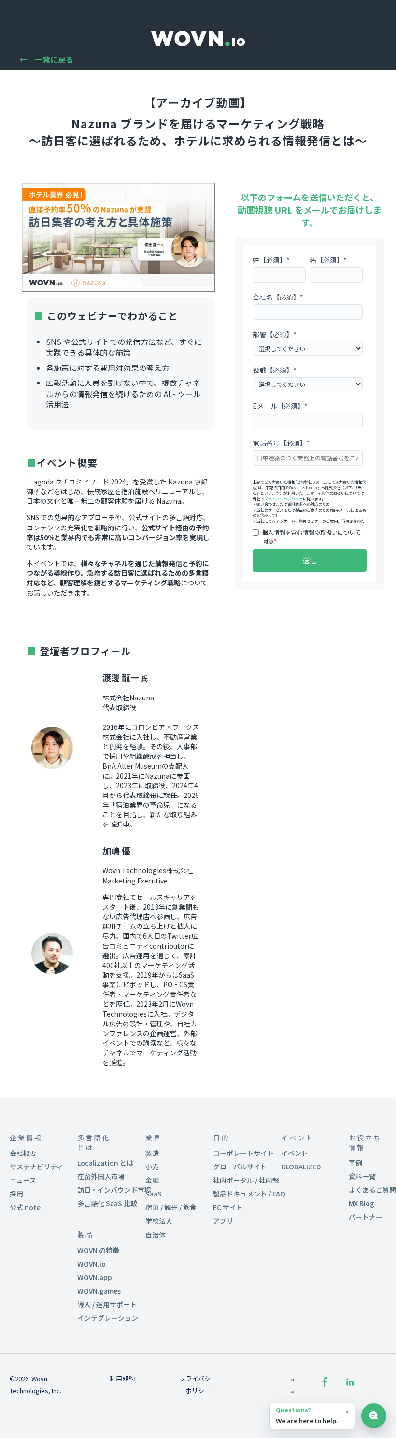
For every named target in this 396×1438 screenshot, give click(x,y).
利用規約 (122, 1378)
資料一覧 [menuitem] (362, 1176)
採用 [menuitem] (16, 1193)
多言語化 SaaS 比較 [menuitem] (107, 1203)
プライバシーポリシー (283, 498)
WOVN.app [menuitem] (94, 1277)
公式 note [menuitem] (25, 1207)
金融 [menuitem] (152, 1180)
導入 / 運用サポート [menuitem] (107, 1304)
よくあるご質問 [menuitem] (372, 1190)
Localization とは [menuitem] (105, 1162)
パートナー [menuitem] (365, 1217)
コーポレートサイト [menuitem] (243, 1153)
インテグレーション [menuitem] (107, 1318)
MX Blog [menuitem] (361, 1203)
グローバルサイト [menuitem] (240, 1166)
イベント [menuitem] (294, 1153)
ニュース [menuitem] (23, 1180)
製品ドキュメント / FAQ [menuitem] (249, 1193)
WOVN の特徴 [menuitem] (98, 1250)
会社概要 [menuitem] (23, 1153)
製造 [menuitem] (152, 1153)
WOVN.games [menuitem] (99, 1291)
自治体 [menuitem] (155, 1234)
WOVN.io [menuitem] (91, 1263)
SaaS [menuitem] (153, 1193)
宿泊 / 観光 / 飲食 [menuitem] (171, 1207)
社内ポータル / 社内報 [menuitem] (246, 1180)
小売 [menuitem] (152, 1166)
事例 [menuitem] (355, 1162)
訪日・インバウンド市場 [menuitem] (114, 1190)
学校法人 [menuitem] (158, 1220)
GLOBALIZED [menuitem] (301, 1166)
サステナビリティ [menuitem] (36, 1166)
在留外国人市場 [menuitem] (101, 1176)
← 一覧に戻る (46, 59)
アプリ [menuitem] (223, 1220)
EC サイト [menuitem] (228, 1207)
